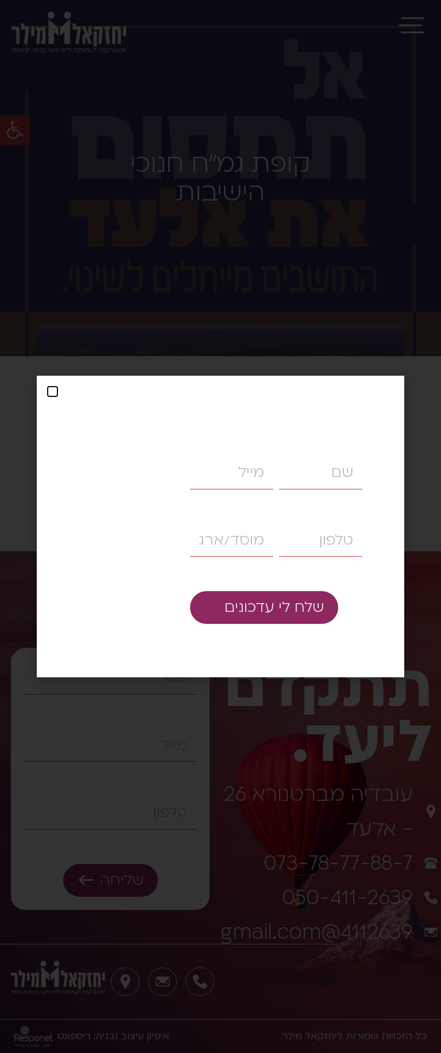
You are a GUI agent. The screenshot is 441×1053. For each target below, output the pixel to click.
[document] (220, 526)
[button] (52, 391)
